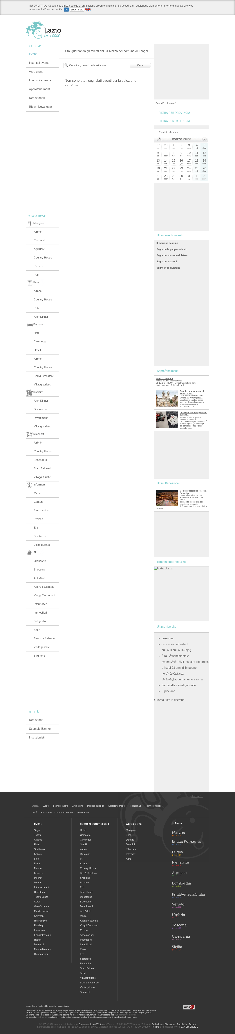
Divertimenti (41, 417)
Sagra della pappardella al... (172, 249)
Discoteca (39, 892)
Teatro (37, 835)
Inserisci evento (39, 62)
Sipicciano (168, 691)
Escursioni (39, 930)
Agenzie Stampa (44, 586)
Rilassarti (131, 849)
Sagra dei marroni (166, 261)
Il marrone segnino (167, 243)
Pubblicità (182, 1024)
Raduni (37, 939)
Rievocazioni (41, 954)
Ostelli (37, 350)
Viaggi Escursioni (44, 595)
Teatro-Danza (41, 896)
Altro (128, 858)
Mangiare (131, 830)
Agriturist (39, 248)
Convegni (39, 916)
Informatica (40, 603)
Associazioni (41, 510)
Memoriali (39, 944)
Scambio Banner (40, 728)
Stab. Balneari (42, 468)
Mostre (37, 868)
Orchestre (40, 560)
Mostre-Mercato (42, 949)
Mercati (38, 882)
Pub (36, 274)
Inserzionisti (37, 737)
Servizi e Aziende (44, 638)
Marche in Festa (188, 833)
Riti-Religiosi (40, 920)
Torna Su (197, 796)
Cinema (38, 839)
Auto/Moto (40, 578)
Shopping (39, 569)
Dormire (130, 839)
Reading (38, 925)
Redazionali (37, 97)
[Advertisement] (181, 67)
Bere (128, 835)
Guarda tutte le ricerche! (169, 699)
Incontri (38, 877)
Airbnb (37, 231)
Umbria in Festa (188, 916)
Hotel (37, 332)
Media (37, 493)
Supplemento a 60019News (92, 1024)
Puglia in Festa (188, 854)
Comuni (38, 501)
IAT (82, 858)
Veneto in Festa (188, 906)
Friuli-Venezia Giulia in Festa (188, 895)
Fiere (36, 858)
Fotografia (40, 621)
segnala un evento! (127, 1015)
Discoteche (40, 409)
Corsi (37, 901)
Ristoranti (39, 240)
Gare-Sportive (41, 906)
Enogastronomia (42, 935)
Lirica (37, 863)
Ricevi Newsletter (40, 106)
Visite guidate (42, 544)
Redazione (36, 719)
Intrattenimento (42, 887)
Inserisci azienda (40, 80)
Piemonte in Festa (188, 864)
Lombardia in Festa (188, 885)
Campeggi (40, 341)
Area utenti (36, 71)
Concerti (38, 873)
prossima (167, 638)
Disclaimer (169, 1024)
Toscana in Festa (188, 927)
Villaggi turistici (42, 384)
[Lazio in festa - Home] (50, 29)
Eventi (33, 54)
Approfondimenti (39, 89)
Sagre (37, 830)
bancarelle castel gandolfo (179, 685)
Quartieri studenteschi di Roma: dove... (192, 392)
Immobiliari (40, 612)
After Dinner (41, 316)
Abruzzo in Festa (188, 874)
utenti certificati (43, 1017)
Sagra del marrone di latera (171, 255)
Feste (37, 844)
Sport (37, 629)
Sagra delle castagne (168, 267)
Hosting (155, 1027)
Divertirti (130, 844)
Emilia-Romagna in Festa (188, 843)
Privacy (192, 1024)
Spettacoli (40, 536)
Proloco (38, 518)
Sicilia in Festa (188, 948)
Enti (36, 527)
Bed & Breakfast (43, 375)
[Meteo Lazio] (163, 568)
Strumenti (39, 655)
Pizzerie (39, 266)
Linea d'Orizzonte (164, 378)
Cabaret (38, 854)
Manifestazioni (42, 911)
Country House (43, 257)
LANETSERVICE (189, 1027)
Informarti (131, 854)
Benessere (40, 459)
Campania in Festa (188, 937)
